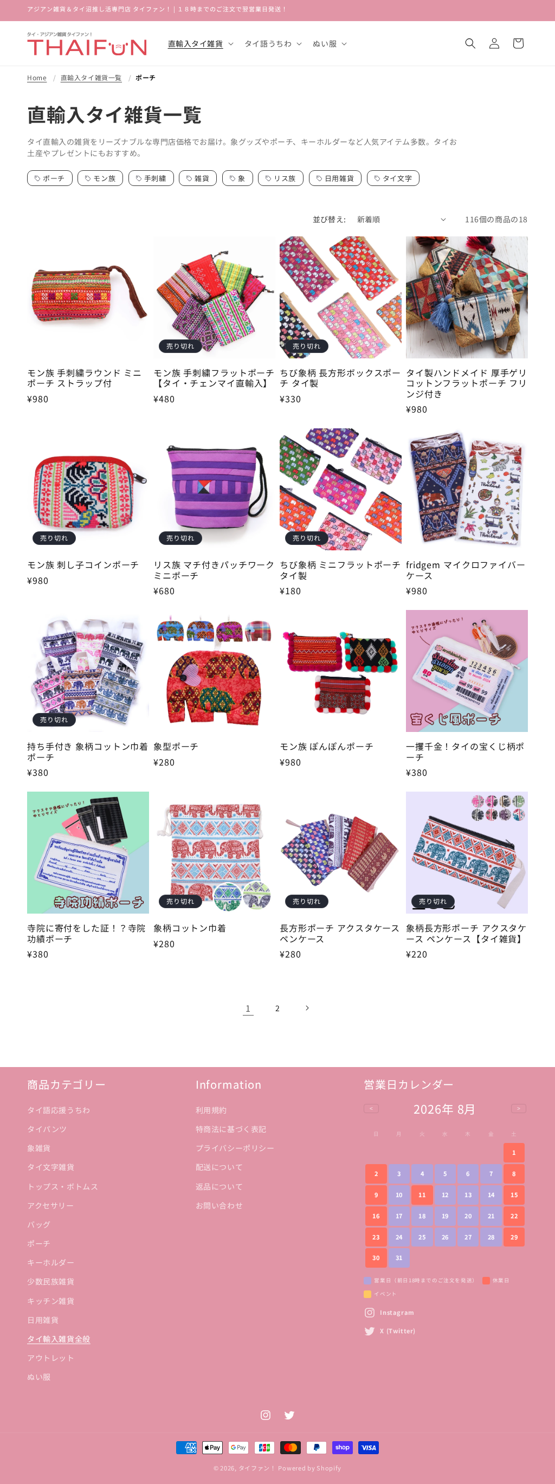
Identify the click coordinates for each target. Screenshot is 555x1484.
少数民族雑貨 (51, 1281)
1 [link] (248, 1007)
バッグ (39, 1224)
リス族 (285, 178)
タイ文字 (397, 178)
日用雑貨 (339, 178)
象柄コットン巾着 (190, 928)
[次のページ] (307, 1008)
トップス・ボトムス (62, 1186)
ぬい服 (39, 1376)
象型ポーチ (176, 746)
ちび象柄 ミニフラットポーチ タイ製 (340, 570)
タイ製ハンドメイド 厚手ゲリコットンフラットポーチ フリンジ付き (466, 383)
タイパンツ (47, 1128)
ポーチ (145, 77)
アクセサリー (50, 1205)
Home (37, 77)
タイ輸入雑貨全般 (59, 1338)
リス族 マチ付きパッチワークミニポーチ (214, 570)
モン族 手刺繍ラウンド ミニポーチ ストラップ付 (84, 378)
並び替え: (329, 219)
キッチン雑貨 (51, 1300)
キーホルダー (51, 1262)
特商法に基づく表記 (231, 1128)
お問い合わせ (219, 1205)
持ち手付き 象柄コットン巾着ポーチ (88, 751)
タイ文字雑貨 (51, 1166)
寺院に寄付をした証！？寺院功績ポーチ (86, 933)
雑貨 (202, 178)
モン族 (104, 178)
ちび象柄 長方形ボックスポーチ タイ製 (340, 378)
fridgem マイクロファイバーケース (466, 570)
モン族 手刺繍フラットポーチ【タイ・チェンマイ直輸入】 (214, 378)
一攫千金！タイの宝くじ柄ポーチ (465, 751)
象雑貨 (39, 1147)
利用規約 (211, 1109)
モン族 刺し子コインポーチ (83, 565)
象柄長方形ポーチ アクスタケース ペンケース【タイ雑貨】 (466, 933)
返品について (219, 1186)
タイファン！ (257, 1467)
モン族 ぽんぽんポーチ (327, 746)
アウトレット (51, 1357)
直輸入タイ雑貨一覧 (91, 77)
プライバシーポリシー (235, 1147)
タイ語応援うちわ (59, 1109)
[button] (200, 43)
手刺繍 (155, 178)
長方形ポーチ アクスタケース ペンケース (340, 933)
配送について (219, 1166)
